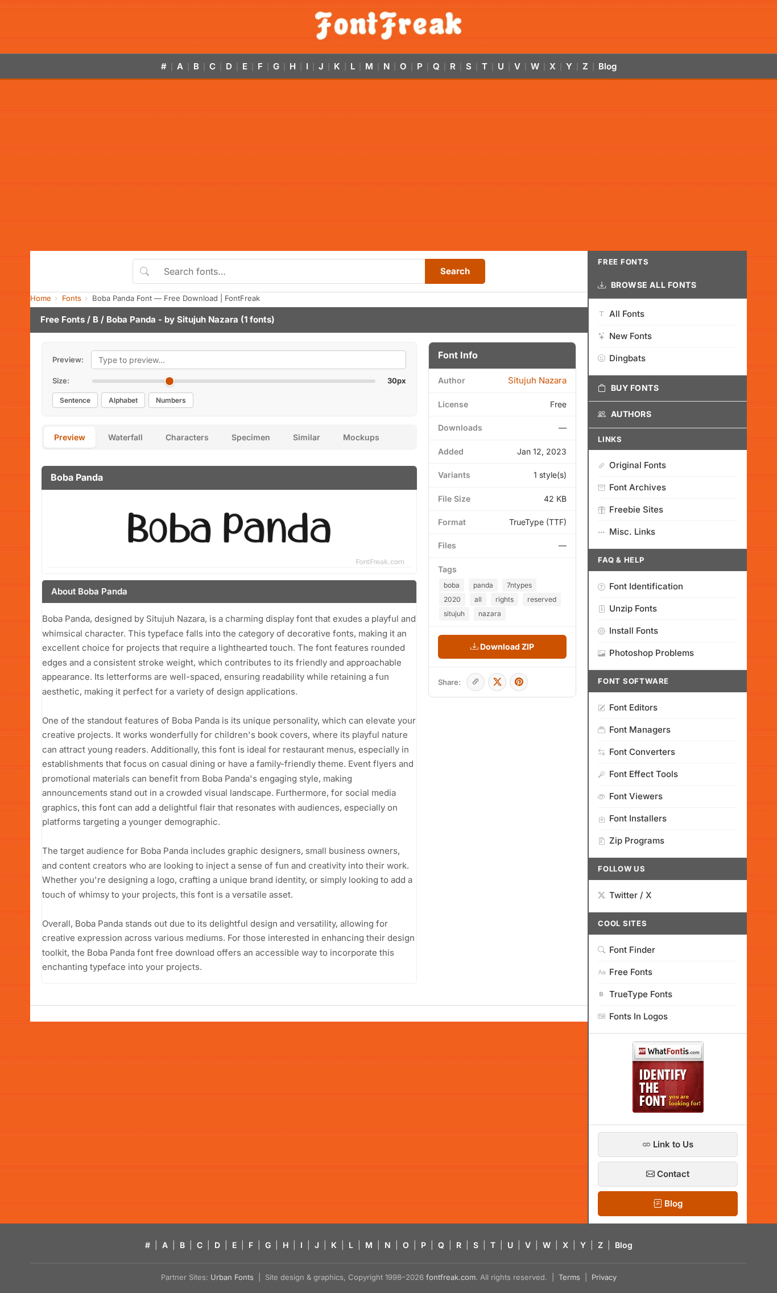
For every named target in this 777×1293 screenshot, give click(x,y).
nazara (489, 613)
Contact (672, 1173)
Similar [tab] (306, 437)
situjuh (454, 613)
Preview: (68, 359)
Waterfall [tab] (125, 437)
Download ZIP (506, 646)
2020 (452, 599)
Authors (631, 414)
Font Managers (640, 729)
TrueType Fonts (640, 994)
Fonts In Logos (638, 1016)
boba (452, 585)
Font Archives (637, 487)
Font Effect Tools (643, 774)
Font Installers (638, 818)
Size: (60, 380)
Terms (569, 1277)
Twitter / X (630, 895)
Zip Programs (636, 840)
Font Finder (632, 949)
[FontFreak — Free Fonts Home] (388, 25)
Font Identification (646, 586)
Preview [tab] (69, 437)
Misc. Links (632, 531)
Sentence (75, 400)
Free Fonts (62, 319)
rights (504, 599)
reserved (541, 599)
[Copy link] (475, 682)
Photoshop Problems (651, 652)
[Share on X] (497, 682)
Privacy (604, 1277)
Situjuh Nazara (207, 319)
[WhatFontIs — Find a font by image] (668, 1109)
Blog (607, 66)
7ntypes (519, 585)
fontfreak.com (451, 1277)
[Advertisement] (388, 165)
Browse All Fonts (654, 285)
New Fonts (630, 336)
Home (40, 298)
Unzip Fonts (633, 608)
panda (483, 585)
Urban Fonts (232, 1277)
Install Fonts (633, 630)
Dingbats (627, 358)
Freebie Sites (636, 509)
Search (455, 271)
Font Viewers (636, 796)
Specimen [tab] (251, 437)
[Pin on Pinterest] (519, 682)
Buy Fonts (635, 388)
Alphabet (123, 400)
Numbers (171, 400)
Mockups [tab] (361, 437)
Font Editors (633, 707)
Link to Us (672, 1144)
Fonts (71, 298)
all (478, 599)
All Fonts (626, 313)
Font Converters (642, 751)
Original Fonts (637, 465)
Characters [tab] (187, 437)
